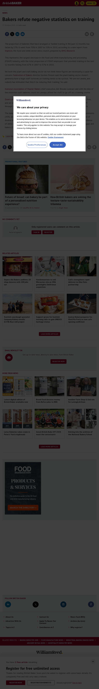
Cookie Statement (56, 137)
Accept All (58, 145)
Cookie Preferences (37, 145)
